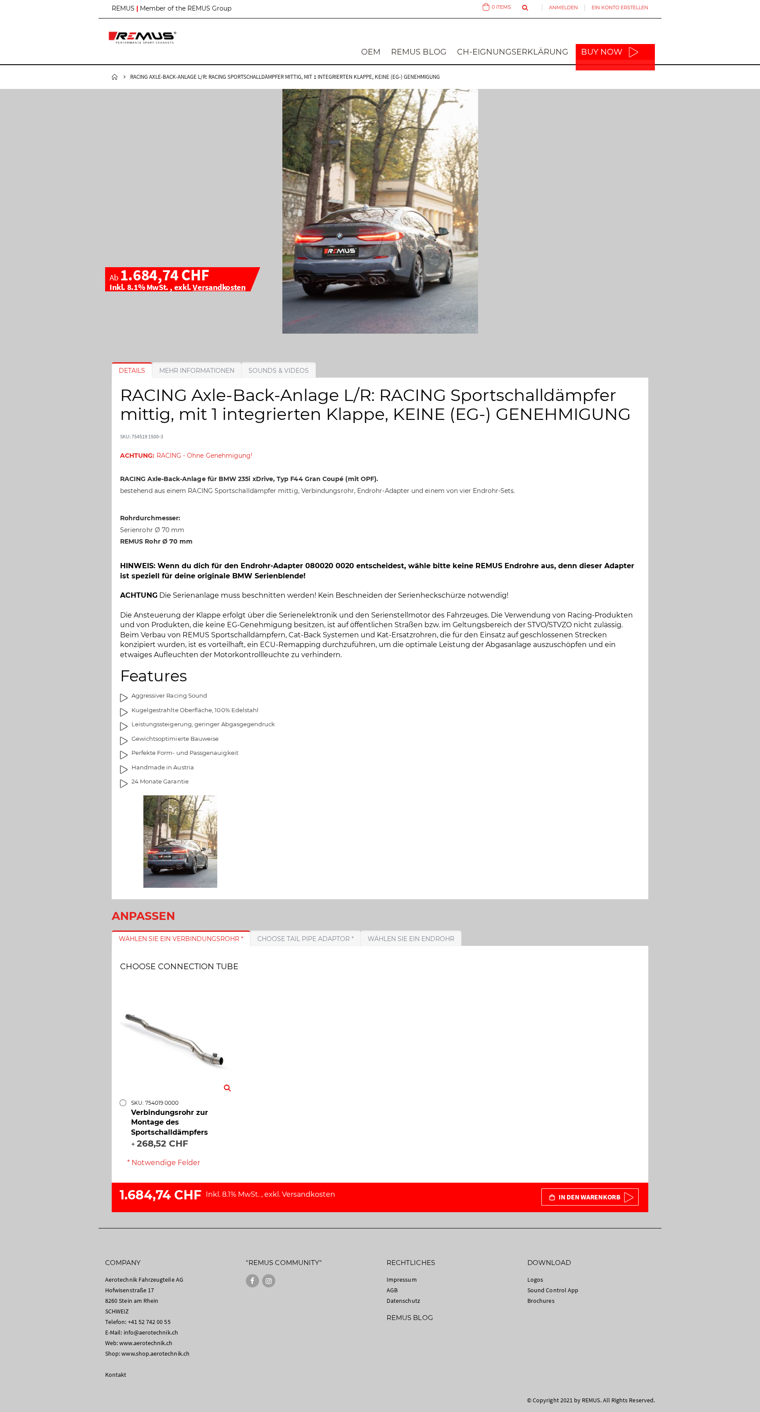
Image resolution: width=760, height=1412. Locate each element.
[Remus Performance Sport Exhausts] (142, 37)
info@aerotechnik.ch (151, 1332)
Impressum (402, 1279)
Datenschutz (403, 1301)
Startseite (115, 77)
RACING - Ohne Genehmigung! (186, 456)
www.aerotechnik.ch (145, 1343)
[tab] (132, 370)
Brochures (541, 1301)
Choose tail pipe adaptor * (305, 939)
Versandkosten (219, 287)
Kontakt (115, 1375)
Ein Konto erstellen (620, 7)
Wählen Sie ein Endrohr (411, 939)
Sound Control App (552, 1290)
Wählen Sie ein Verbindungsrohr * (181, 939)
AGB (392, 1290)
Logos (535, 1279)
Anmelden (563, 7)
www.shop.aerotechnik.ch (155, 1353)
